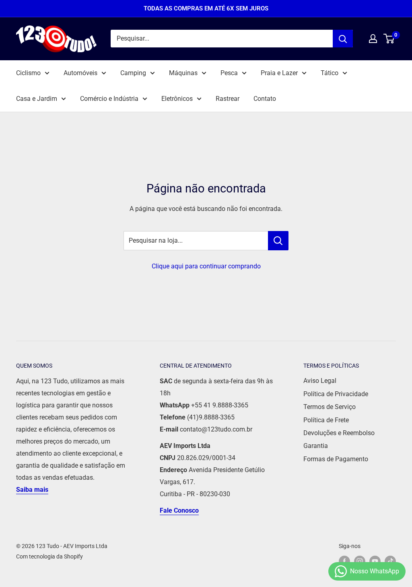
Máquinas (183, 73)
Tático (329, 73)
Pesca (229, 73)
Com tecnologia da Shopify (49, 556)
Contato (264, 98)
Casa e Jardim (36, 98)
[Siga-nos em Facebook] (344, 561)
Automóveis (80, 73)
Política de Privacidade (335, 394)
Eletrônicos (177, 98)
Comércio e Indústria (109, 98)
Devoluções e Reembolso (339, 433)
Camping (133, 73)
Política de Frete (326, 420)
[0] (389, 38)
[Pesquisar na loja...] (278, 240)
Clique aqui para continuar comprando (206, 266)
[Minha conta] (373, 38)
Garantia (315, 446)
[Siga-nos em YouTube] (375, 561)
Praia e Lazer (279, 73)
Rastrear (227, 98)
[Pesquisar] (343, 38)
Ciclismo (28, 73)
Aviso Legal (319, 381)
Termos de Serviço (329, 407)
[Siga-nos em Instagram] (359, 561)
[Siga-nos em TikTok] (390, 561)
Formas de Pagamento (335, 459)
